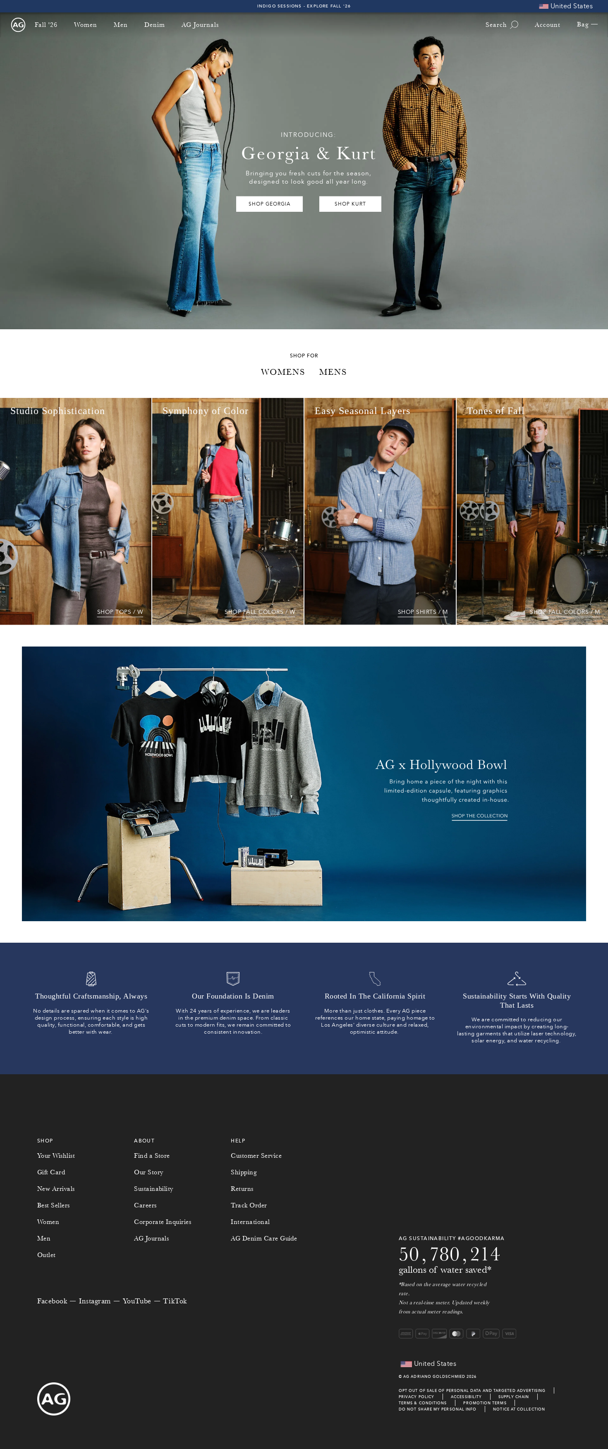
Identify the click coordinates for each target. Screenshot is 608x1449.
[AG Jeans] (18, 25)
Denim (154, 25)
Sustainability (153, 1189)
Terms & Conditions (423, 1403)
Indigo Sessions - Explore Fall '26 (304, 6)
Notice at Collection (519, 1409)
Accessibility (466, 1396)
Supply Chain (513, 1396)
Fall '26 (46, 25)
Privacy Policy (416, 1396)
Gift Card (51, 1172)
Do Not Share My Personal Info (437, 1409)
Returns (242, 1189)
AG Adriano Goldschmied (434, 1376)
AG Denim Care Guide (264, 1238)
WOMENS (283, 372)
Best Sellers (53, 1205)
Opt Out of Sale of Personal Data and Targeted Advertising (472, 1390)
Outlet (46, 1255)
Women (85, 25)
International (250, 1222)
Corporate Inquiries (162, 1222)
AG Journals (200, 25)
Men (121, 25)
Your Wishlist (56, 1155)
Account (547, 25)
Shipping (244, 1172)
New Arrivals (56, 1189)
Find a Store (152, 1155)
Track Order (249, 1205)
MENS (333, 372)
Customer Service (256, 1155)
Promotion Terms (484, 1403)
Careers (145, 1205)
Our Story (148, 1172)
